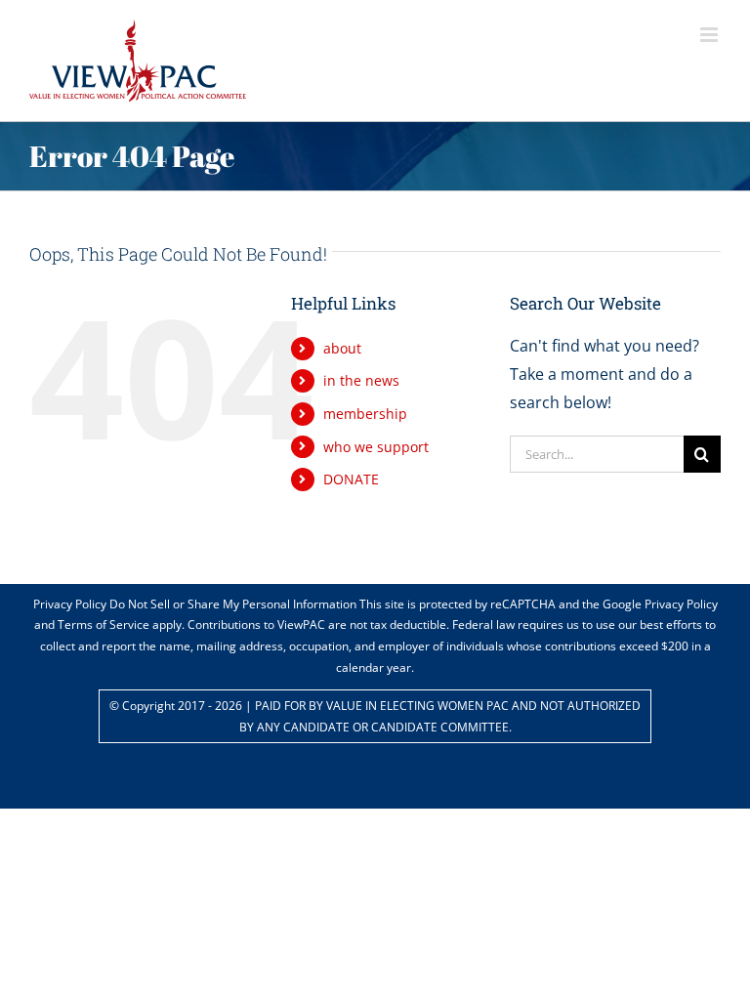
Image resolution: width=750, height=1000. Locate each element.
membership (365, 413)
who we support (376, 447)
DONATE (351, 479)
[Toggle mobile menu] (710, 34)
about (342, 348)
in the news (361, 380)
